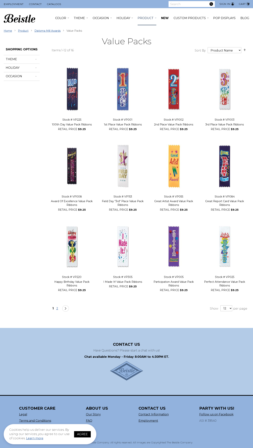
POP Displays (224, 18)
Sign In (224, 3)
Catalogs (54, 4)
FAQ (89, 420)
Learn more (34, 438)
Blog (244, 18)
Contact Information (154, 414)
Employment (13, 4)
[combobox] (192, 4)
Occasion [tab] (14, 76)
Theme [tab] (11, 59)
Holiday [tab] (12, 67)
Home (8, 30)
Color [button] (60, 18)
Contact (35, 4)
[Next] (65, 308)
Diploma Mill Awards (47, 30)
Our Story (93, 414)
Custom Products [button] (190, 18)
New (165, 18)
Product (23, 30)
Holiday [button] (123, 18)
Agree (82, 434)
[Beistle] (19, 18)
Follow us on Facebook (216, 414)
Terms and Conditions (35, 420)
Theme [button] (79, 18)
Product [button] (146, 18)
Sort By (200, 50)
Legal (23, 414)
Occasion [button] (101, 18)
